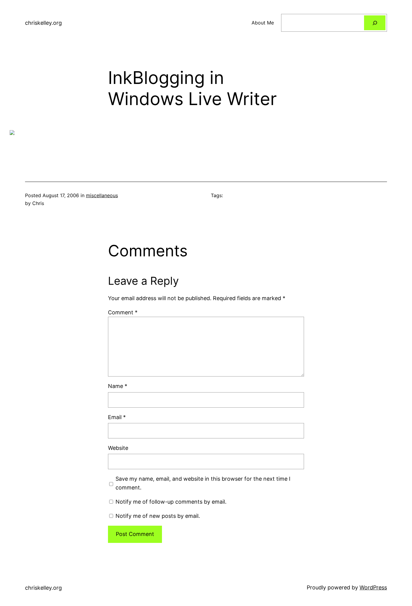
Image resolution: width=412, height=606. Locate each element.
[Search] (374, 22)
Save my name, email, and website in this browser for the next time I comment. (203, 483)
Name (117, 386)
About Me (263, 23)
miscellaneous (102, 195)
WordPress (373, 587)
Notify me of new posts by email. (158, 516)
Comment (123, 312)
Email (117, 417)
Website (118, 448)
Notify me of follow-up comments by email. (171, 502)
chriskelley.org (43, 23)
